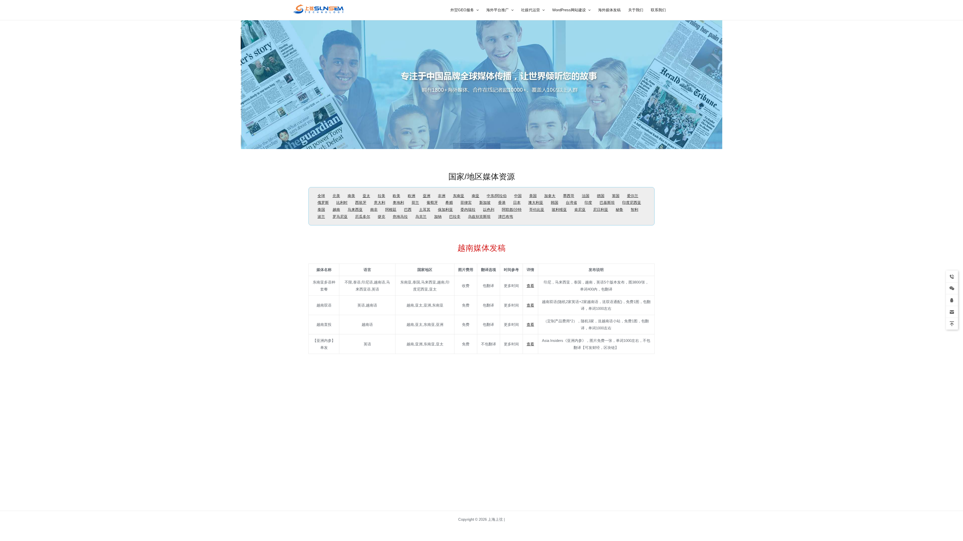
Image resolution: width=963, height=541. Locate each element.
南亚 (475, 196)
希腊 (449, 202)
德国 (600, 196)
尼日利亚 (600, 209)
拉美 (381, 196)
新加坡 (485, 202)
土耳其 (424, 209)
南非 (374, 209)
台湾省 (571, 202)
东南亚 (458, 196)
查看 (530, 286)
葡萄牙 (432, 202)
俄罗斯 (323, 202)
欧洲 (411, 196)
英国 (615, 196)
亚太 (366, 196)
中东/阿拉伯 (497, 196)
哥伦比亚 (536, 209)
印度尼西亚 (631, 202)
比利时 (342, 202)
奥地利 (398, 202)
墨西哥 (568, 196)
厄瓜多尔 (362, 216)
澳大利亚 (535, 202)
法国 (585, 196)
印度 (588, 202)
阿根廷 (390, 209)
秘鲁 (619, 209)
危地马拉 (400, 216)
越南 (336, 209)
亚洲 (426, 196)
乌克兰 (421, 216)
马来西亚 (355, 209)
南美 (351, 196)
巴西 (408, 209)
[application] (476, 10)
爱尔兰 (632, 196)
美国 (533, 196)
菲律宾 (466, 202)
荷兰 (415, 202)
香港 (502, 202)
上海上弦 (296, 14)
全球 (321, 196)
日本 (517, 202)
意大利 (379, 202)
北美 (336, 196)
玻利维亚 (559, 209)
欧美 (396, 196)
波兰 (321, 216)
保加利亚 (445, 209)
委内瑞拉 (467, 209)
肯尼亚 (580, 209)
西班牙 (360, 202)
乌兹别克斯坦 (479, 216)
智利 (634, 209)
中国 (518, 196)
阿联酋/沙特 (512, 209)
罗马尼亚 (340, 216)
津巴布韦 (505, 216)
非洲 (441, 196)
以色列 (488, 209)
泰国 (321, 209)
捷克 (381, 216)
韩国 (554, 202)
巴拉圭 (454, 216)
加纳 (438, 216)
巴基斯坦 (607, 202)
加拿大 (549, 196)
